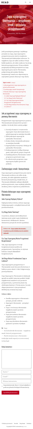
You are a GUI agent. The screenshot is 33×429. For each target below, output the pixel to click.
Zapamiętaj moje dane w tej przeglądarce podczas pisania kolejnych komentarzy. (17, 386)
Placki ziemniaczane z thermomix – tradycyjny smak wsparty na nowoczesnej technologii (15, 338)
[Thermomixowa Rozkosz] (5, 2)
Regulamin (22, 423)
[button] (25, 2)
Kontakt (16, 423)
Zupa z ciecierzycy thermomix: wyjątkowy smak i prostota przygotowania (16, 310)
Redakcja (29, 423)
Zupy (5, 328)
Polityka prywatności (7, 423)
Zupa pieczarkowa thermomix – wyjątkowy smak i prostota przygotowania (16, 317)
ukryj (13, 82)
